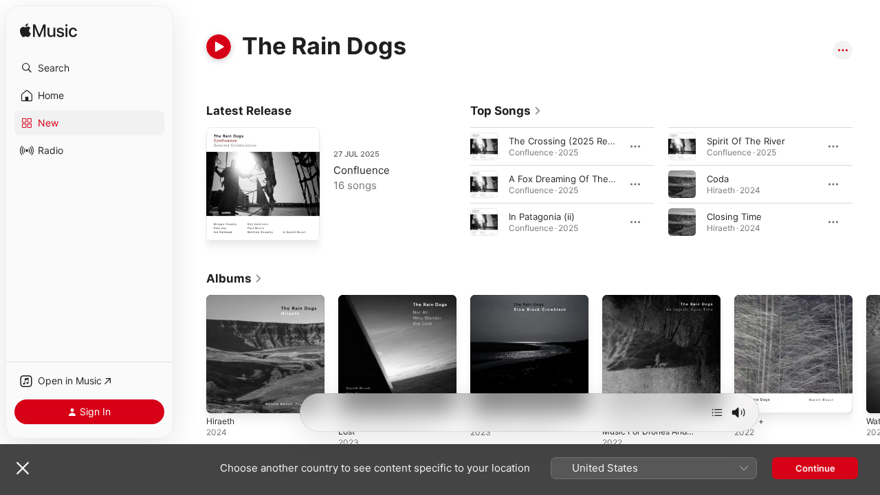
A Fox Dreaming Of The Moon (572, 178)
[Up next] (717, 412)
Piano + (750, 300)
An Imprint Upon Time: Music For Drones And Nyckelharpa (650, 311)
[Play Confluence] (223, 223)
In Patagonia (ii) (542, 216)
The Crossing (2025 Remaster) (575, 140)
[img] (48, 31)
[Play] (218, 46)
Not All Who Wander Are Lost (390, 306)
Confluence (361, 170)
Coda (718, 178)
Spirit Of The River (746, 140)
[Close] (22, 468)
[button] (89, 68)
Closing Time (734, 216)
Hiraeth (222, 300)
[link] (506, 110)
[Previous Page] (456, 184)
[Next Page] (866, 184)
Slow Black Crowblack (516, 300)
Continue (815, 468)
